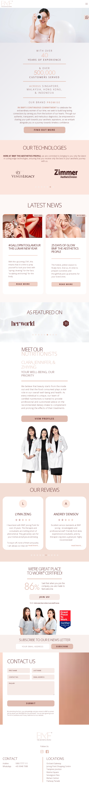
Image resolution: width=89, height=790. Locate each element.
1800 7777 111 (21, 763)
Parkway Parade (53, 781)
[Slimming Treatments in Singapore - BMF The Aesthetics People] (7, 4)
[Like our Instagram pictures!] (41, 752)
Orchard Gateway (53, 763)
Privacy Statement (28, 715)
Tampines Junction (54, 769)
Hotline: (6, 763)
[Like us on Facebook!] (47, 752)
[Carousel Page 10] (57, 555)
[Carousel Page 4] (49, 38)
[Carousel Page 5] (47, 187)
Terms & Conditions (13, 715)
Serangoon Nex (53, 775)
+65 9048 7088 (21, 766)
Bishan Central (52, 778)
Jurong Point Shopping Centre (58, 766)
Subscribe (62, 646)
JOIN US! (44, 597)
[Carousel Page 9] (56, 334)
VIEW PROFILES (44, 418)
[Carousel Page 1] (36, 187)
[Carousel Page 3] (46, 38)
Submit (31, 703)
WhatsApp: (7, 766)
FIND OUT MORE (44, 129)
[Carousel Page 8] (53, 334)
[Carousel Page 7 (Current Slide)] (53, 187)
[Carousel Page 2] (43, 38)
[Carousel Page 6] (50, 187)
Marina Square (52, 772)
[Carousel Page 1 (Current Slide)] (40, 38)
